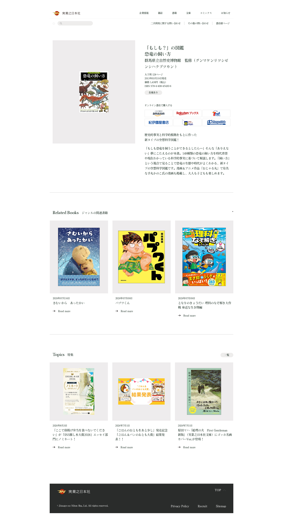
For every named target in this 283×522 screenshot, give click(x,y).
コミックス (206, 13)
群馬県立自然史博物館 (163, 60)
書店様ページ (223, 23)
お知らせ (225, 13)
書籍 (174, 13)
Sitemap (221, 506)
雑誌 (160, 13)
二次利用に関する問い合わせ (166, 23)
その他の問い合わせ (198, 23)
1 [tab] (232, 211)
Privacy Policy (180, 506)
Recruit (202, 506)
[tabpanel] (79, 267)
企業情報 (144, 13)
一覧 (227, 355)
